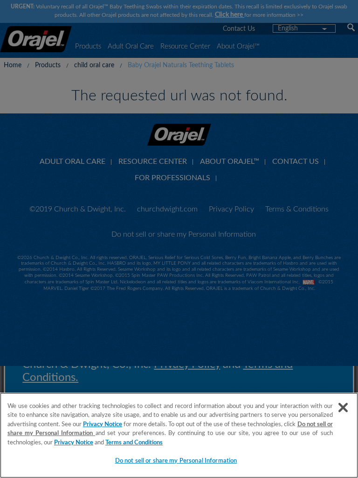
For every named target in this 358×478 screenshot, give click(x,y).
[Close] (343, 407)
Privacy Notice (102, 425)
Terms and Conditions (134, 443)
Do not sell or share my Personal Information (176, 461)
